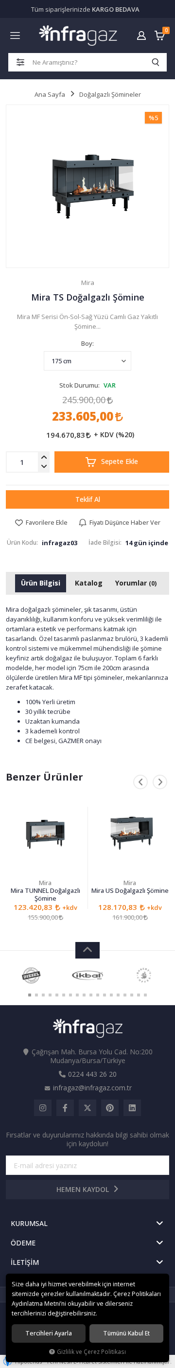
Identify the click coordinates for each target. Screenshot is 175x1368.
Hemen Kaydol (83, 1189)
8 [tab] (77, 995)
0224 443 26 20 (92, 1074)
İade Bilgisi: (105, 542)
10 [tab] (91, 995)
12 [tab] (104, 995)
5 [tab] (57, 995)
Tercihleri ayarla (48, 1333)
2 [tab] (36, 995)
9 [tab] (84, 995)
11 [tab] (98, 995)
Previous (140, 782)
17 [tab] (138, 995)
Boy (86, 343)
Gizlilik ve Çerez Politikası (91, 1351)
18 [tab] (145, 995)
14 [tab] (118, 995)
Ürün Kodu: (22, 542)
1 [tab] (30, 995)
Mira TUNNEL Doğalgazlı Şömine (45, 894)
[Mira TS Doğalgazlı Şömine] (87, 186)
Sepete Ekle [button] (118, 461)
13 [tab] (111, 995)
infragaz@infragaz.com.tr (92, 1087)
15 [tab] (125, 995)
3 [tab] (43, 995)
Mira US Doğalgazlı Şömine (130, 891)
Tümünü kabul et (126, 1333)
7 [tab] (70, 995)
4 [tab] (50, 995)
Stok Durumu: (79, 385)
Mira (45, 883)
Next (160, 782)
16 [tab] (132, 995)
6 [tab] (64, 995)
